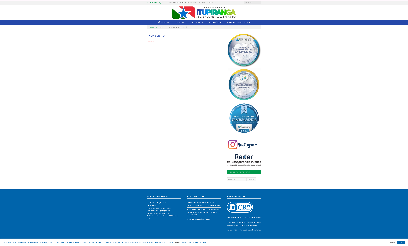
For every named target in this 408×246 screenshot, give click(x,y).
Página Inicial (163, 22)
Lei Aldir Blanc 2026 (193, 219)
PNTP (235, 230)
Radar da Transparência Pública (250, 230)
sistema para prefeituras (253, 217)
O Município (179, 22)
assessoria (241, 220)
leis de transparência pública (236, 225)
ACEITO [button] (401, 242)
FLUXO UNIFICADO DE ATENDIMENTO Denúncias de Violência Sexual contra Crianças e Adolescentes (193, 3)
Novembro (150, 42)
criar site (239, 217)
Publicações (214, 22)
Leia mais (177, 242)
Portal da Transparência (237, 22)
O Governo (196, 22)
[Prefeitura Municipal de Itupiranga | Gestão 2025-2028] (204, 12)
